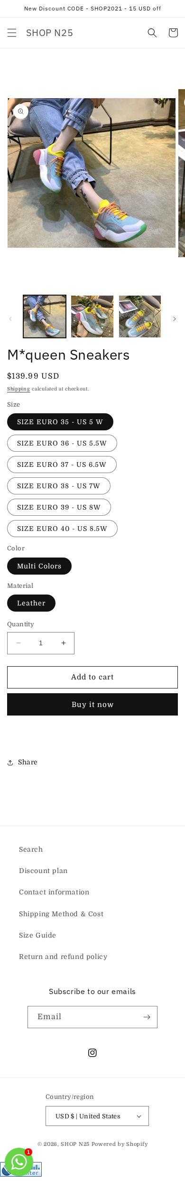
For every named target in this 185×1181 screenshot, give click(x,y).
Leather (31, 603)
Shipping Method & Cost (61, 914)
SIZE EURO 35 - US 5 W (60, 422)
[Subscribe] (146, 1017)
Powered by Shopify (120, 1144)
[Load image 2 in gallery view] (92, 316)
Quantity (20, 624)
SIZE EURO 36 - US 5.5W (62, 443)
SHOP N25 (75, 1144)
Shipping (18, 388)
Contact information (54, 892)
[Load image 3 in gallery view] (140, 316)
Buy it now (93, 704)
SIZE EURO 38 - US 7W (59, 486)
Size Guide (37, 935)
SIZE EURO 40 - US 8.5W (62, 528)
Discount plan (43, 870)
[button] (11, 32)
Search (31, 849)
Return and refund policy (63, 956)
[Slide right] (174, 318)
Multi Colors (39, 566)
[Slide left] (10, 318)
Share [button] (28, 762)
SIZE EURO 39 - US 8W (59, 507)
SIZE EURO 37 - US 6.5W (62, 464)
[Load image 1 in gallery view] (44, 316)
